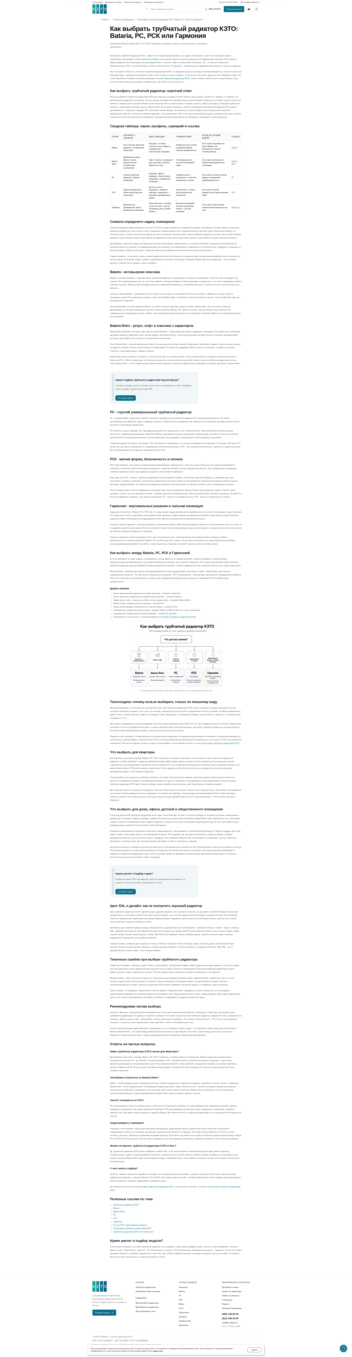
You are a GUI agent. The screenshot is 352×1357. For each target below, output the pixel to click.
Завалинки (183, 1325)
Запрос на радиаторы (232, 1291)
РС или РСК (159, 450)
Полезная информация (123, 19)
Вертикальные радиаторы (147, 1303)
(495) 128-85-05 (230, 1314)
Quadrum (183, 1317)
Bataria (113, 62)
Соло (181, 1308)
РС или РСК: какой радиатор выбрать (130, 1225)
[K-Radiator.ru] (99, 9)
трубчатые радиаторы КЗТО (177, 78)
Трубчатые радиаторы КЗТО (126, 1205)
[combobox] (173, 9)
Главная (105, 19)
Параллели (184, 1312)
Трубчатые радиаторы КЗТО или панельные (133, 1232)
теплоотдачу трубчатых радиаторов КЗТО (177, 617)
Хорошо (254, 1350)
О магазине (97, 2)
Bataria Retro (156, 62)
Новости (225, 1304)
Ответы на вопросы (132, 2)
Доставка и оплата (113, 2)
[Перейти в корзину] (249, 9)
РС (204, 62)
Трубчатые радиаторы (146, 1287)
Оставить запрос (125, 398)
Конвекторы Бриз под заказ (148, 1291)
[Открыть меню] (257, 9)
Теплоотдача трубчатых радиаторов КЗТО (132, 1228)
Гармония (222, 117)
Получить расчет (233, 9)
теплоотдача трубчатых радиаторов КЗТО (220, 743)
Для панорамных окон (146, 1311)
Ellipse (181, 1304)
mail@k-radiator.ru (230, 1323)
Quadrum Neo (185, 1321)
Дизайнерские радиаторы (147, 1307)
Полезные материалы (153, 2)
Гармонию (177, 66)
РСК (128, 66)
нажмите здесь (158, 1351)
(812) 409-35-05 (230, 1318)
